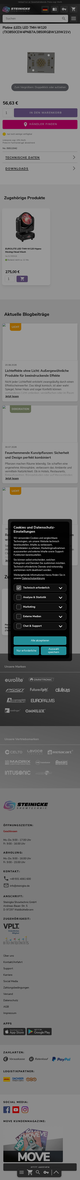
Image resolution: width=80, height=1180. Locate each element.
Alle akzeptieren (40, 640)
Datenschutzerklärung (33, 578)
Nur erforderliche (26, 650)
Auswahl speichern (53, 650)
